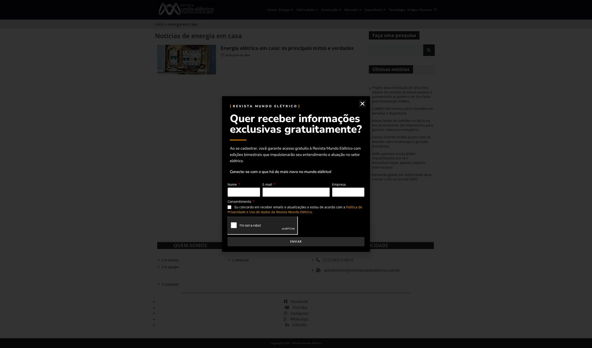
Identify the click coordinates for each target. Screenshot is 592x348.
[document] (296, 174)
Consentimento (240, 201)
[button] (362, 104)
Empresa (339, 184)
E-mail (267, 184)
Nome (233, 184)
